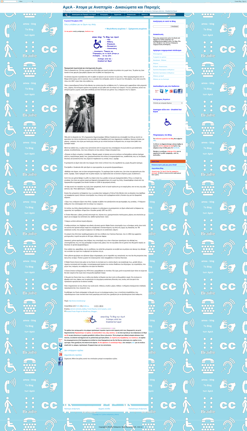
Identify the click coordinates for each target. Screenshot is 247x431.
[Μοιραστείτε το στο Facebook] (101, 306)
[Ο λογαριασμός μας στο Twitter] (166, 93)
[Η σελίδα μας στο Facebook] (161, 93)
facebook (176, 148)
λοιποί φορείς (102, 309)
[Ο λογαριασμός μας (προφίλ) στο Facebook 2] (180, 93)
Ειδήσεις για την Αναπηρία (161, 79)
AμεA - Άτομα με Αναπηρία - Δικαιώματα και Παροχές (111, 7)
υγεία (109, 309)
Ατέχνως (155, 63)
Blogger (145, 427)
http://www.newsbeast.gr (77, 301)
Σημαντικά (117, 14)
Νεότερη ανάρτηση (72, 409)
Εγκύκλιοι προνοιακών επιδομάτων (163, 73)
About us (145, 14)
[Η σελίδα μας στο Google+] (171, 93)
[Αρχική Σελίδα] (66, 14)
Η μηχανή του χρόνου (159, 57)
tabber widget (158, 179)
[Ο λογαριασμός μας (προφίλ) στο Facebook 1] (175, 93)
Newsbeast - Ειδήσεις (159, 60)
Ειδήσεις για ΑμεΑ (158, 76)
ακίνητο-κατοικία (75, 309)
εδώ (133, 342)
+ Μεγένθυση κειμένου (115, 29)
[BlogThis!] (97, 306)
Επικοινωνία (131, 14)
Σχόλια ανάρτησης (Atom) (110, 414)
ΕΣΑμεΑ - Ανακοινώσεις (160, 66)
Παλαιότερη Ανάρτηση (138, 409)
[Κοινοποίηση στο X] (99, 306)
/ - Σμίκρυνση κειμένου (136, 29)
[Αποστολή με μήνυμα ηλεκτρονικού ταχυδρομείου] (95, 306)
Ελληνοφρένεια (157, 54)
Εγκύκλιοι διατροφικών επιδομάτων (163, 69)
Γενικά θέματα (92, 309)
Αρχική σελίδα (104, 409)
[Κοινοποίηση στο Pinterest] (102, 306)
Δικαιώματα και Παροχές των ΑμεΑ (84, 14)
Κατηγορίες (104, 14)
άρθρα (84, 309)
